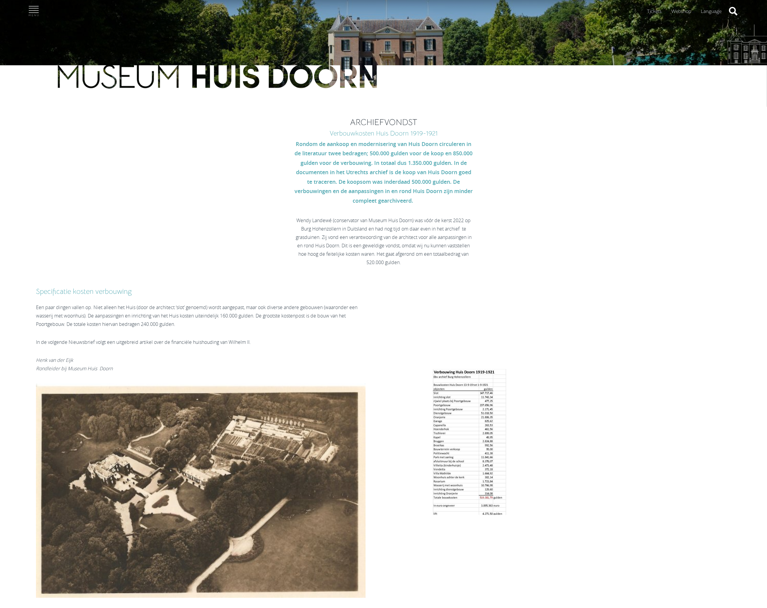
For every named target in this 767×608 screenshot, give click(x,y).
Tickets (654, 11)
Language (711, 11)
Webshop (681, 11)
